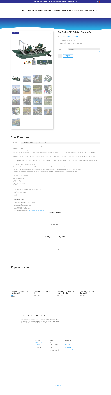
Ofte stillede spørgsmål (70, 349)
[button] (50, 33)
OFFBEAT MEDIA (59, 385)
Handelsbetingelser (69, 344)
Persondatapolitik (68, 346)
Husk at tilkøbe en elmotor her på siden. (37, 210)
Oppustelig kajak (26, 10)
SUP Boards (57, 10)
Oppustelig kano (48, 10)
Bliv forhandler (68, 347)
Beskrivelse (16, 142)
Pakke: (59, 49)
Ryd (99, 51)
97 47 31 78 (37, 344)
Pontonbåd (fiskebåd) (37, 10)
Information (87, 10)
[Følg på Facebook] (97, 2)
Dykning (69, 10)
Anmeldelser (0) (42, 142)
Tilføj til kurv (68, 56)
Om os (66, 342)
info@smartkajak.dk (39, 342)
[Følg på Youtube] (99, 2)
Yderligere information (28, 142)
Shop (81, 10)
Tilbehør (63, 10)
